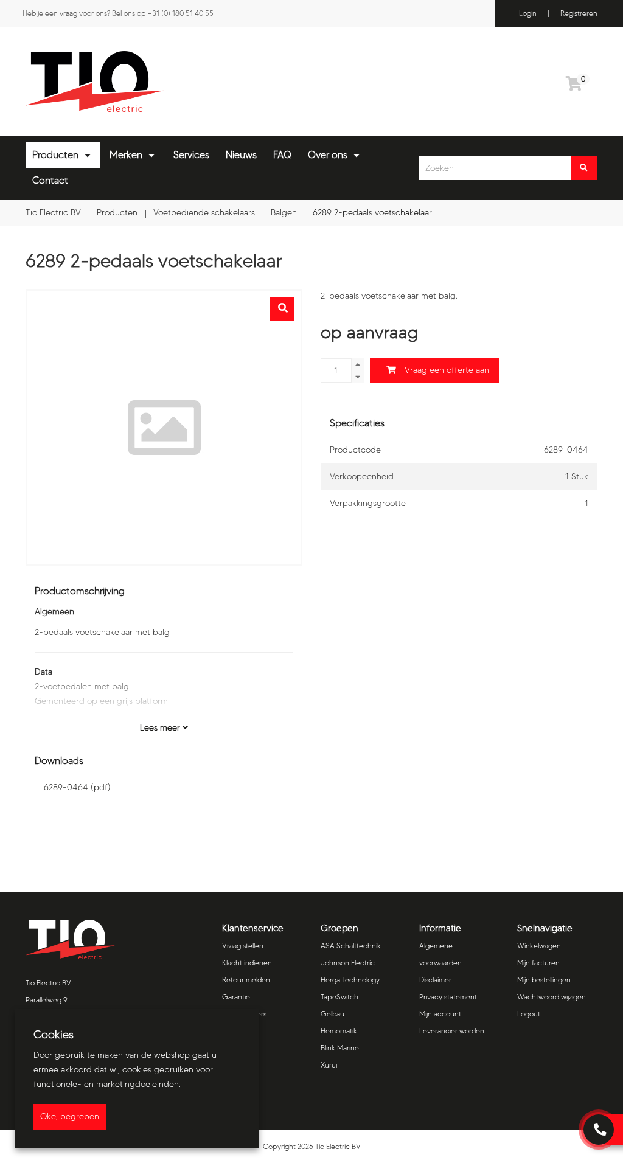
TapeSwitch (339, 996)
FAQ (282, 155)
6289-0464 (77, 787)
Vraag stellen (242, 945)
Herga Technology (350, 979)
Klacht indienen (247, 962)
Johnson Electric (348, 962)
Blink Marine (340, 1047)
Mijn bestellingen (544, 979)
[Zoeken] (584, 168)
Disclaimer (435, 979)
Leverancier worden (451, 1030)
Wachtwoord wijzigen (551, 996)
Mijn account (440, 1013)
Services (191, 155)
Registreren (578, 13)
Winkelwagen (539, 945)
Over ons (327, 155)
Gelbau (332, 1013)
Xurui (329, 1064)
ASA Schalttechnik (351, 945)
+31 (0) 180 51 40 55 (181, 13)
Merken (126, 155)
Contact (50, 180)
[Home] (164, 81)
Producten (55, 155)
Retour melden (246, 979)
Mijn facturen (538, 962)
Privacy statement (448, 996)
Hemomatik (339, 1030)
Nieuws (241, 155)
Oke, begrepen (69, 1116)
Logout (528, 1013)
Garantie (236, 996)
